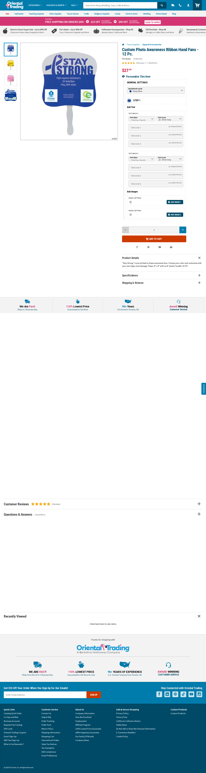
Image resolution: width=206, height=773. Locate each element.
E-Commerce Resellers (126, 732)
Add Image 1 (176, 202)
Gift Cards (8, 728)
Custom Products (178, 713)
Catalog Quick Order (13, 713)
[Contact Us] (180, 5)
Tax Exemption (47, 748)
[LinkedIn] (167, 694)
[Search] (161, 5)
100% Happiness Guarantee (87, 732)
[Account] (188, 5)
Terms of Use (121, 717)
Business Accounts (12, 721)
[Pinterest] (175, 694)
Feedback (203, 388)
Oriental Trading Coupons (15, 732)
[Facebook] (159, 694)
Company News (82, 740)
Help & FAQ (46, 717)
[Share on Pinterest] (148, 247)
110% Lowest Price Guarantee (88, 728)
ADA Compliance (48, 751)
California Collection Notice (128, 721)
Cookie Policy (122, 736)
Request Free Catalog (13, 724)
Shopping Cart (47, 736)
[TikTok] (183, 694)
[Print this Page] (171, 247)
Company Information (85, 713)
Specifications (130, 275)
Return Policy (47, 728)
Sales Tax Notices (49, 744)
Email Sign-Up (10, 736)
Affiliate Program (82, 724)
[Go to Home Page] (123, 44)
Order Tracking (47, 721)
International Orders (50, 740)
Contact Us (46, 713)
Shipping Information (50, 732)
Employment (80, 721)
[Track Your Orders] (173, 5)
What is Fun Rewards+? (14, 744)
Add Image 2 (176, 214)
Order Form (46, 724)
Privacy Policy (122, 713)
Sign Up (93, 694)
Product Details (130, 258)
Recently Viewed (15, 616)
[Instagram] (199, 694)
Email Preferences (49, 755)
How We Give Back (83, 717)
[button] (69, 91)
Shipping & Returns (133, 283)
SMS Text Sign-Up (11, 740)
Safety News (121, 724)
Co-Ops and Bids (11, 717)
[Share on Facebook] (137, 247)
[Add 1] (182, 230)
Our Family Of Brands (84, 736)
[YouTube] (191, 694)
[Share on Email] (160, 247)
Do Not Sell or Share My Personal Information (135, 728)
